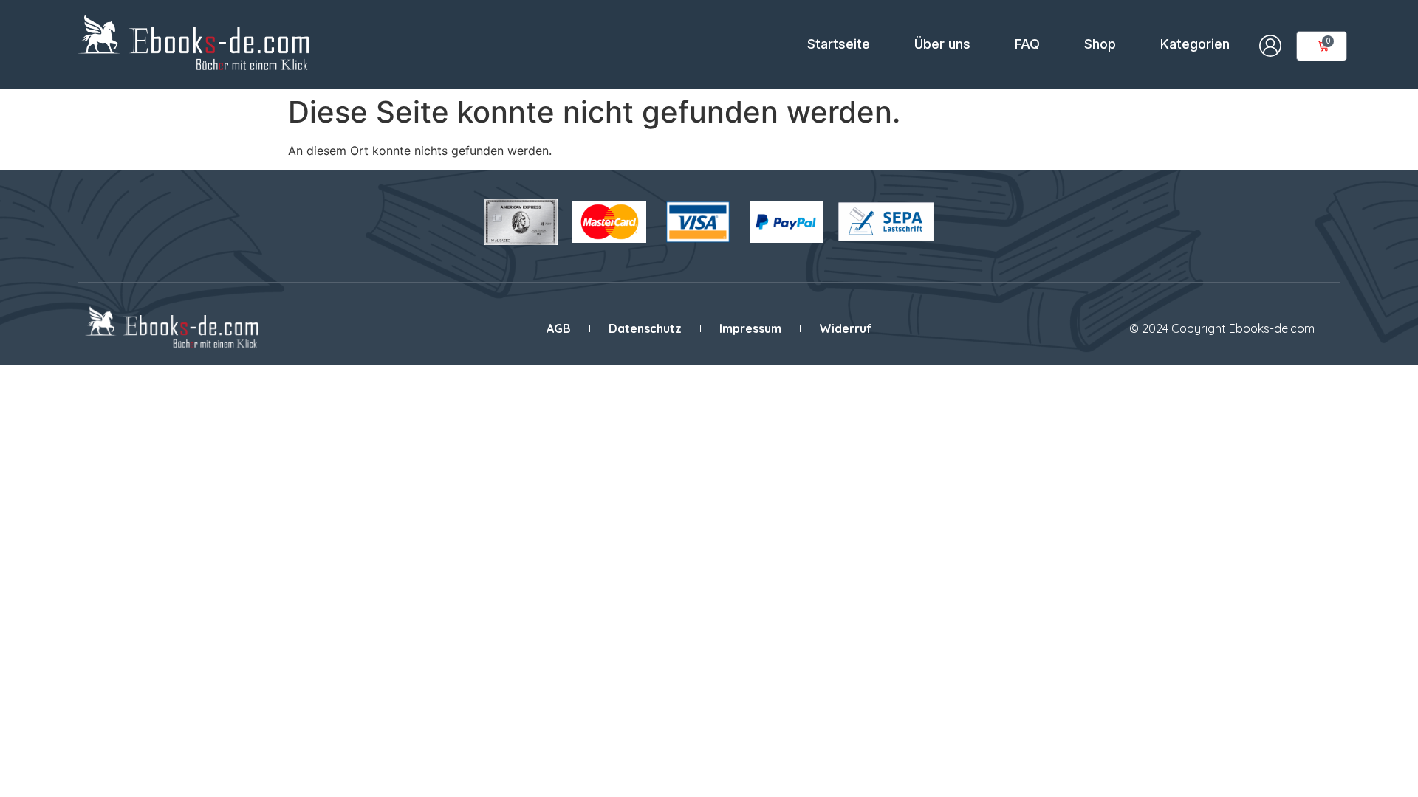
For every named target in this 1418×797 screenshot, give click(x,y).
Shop (1100, 44)
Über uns (942, 44)
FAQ (1027, 44)
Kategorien (1195, 44)
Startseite (838, 44)
